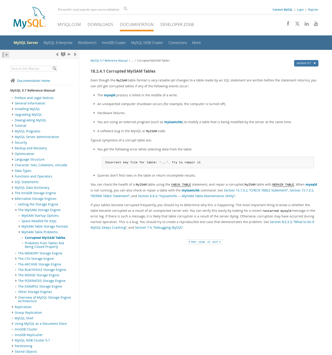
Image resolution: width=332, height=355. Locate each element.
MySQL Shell (24, 318)
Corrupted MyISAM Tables (45, 238)
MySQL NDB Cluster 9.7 (32, 340)
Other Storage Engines (35, 292)
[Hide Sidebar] (5, 55)
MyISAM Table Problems (39, 232)
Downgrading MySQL (30, 120)
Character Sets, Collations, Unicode (41, 165)
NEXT (215, 242)
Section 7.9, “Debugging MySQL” (159, 227)
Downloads (100, 24)
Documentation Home (33, 80)
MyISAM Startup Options (40, 216)
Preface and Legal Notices (34, 98)
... (132, 60)
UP (208, 242)
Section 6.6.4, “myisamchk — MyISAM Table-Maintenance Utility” (186, 196)
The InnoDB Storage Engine (35, 193)
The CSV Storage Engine (36, 259)
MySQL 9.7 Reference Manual (109, 60)
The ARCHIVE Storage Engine (39, 264)
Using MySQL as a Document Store (41, 324)
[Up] (69, 54)
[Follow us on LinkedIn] (305, 24)
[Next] (75, 54)
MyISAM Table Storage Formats (44, 226)
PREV (193, 242)
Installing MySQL (27, 109)
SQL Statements (27, 182)
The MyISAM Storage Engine (39, 210)
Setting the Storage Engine (38, 204)
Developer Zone (177, 24)
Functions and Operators (33, 176)
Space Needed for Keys (38, 221)
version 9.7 (304, 63)
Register (313, 9)
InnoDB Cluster (26, 329)
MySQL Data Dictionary (32, 188)
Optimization (24, 154)
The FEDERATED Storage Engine (41, 281)
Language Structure (29, 159)
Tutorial (20, 126)
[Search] (54, 68)
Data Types (23, 171)
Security (21, 143)
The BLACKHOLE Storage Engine (42, 270)
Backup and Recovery (31, 148)
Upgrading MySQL (28, 115)
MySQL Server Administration (37, 137)
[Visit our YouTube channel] (314, 24)
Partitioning (23, 346)
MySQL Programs (27, 131)
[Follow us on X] (296, 24)
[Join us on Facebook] (286, 24)
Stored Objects (26, 352)
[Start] (63, 54)
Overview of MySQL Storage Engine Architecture (44, 299)
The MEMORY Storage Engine (40, 253)
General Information (30, 103)
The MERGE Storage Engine (38, 275)
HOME (202, 242)
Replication (23, 307)
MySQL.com (69, 24)
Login (300, 9)
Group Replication (28, 313)
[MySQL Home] (29, 18)
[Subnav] (12, 103)
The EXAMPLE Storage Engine (40, 286)
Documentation (137, 24)
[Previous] (57, 54)
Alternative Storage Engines (35, 199)
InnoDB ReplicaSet (28, 335)
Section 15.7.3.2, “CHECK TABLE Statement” (256, 190)
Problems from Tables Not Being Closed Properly (44, 245)
